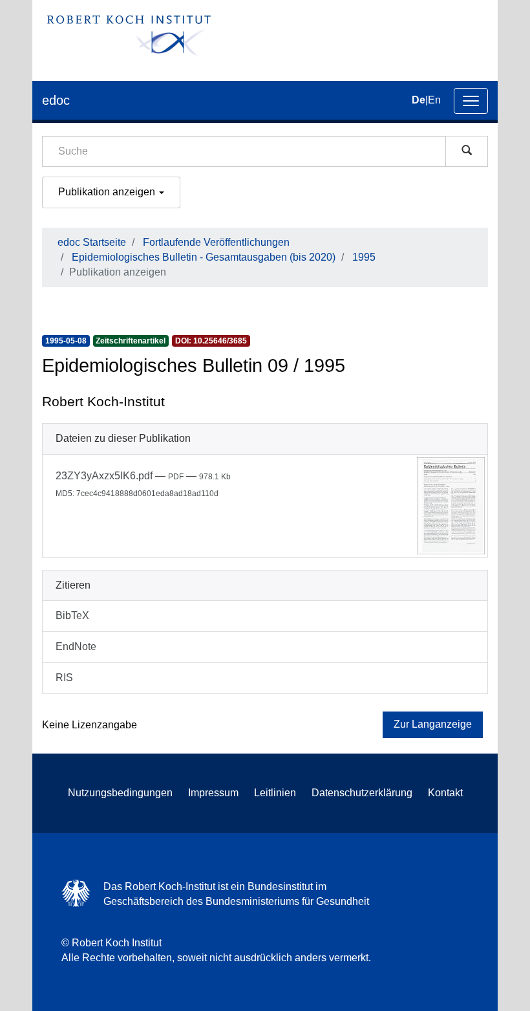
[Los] (466, 151)
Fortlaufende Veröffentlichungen (216, 242)
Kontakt (445, 792)
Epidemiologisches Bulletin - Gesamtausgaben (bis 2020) (203, 257)
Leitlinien (275, 792)
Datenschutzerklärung (362, 792)
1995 (364, 257)
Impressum (213, 792)
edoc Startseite (92, 242)
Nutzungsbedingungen (120, 792)
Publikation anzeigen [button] (108, 191)
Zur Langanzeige (433, 724)
